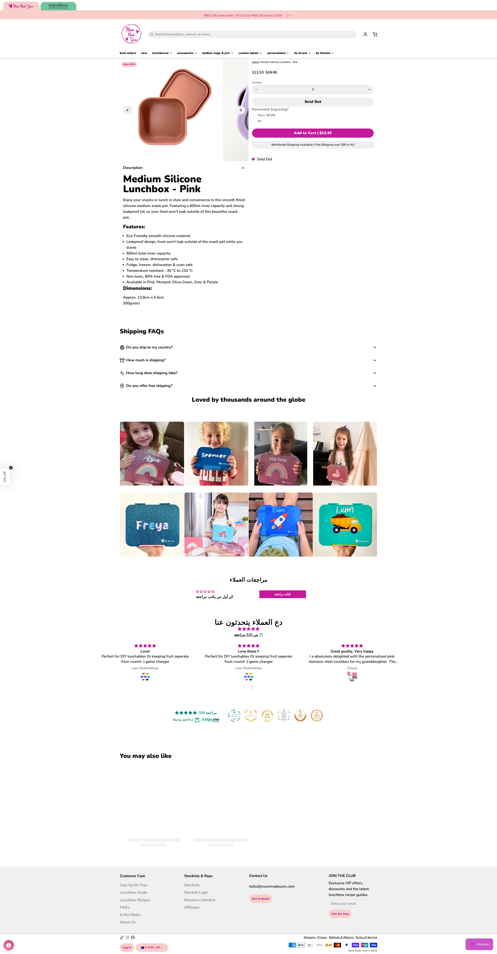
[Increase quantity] (369, 89)
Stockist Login (196, 892)
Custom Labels (248, 53)
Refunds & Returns (341, 937)
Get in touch (260, 899)
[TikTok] (122, 937)
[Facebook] (133, 937)
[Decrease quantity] (256, 89)
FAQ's (125, 907)
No (260, 121)
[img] (248, 629)
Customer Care (132, 875)
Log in (127, 947)
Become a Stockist (199, 900)
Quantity (257, 82)
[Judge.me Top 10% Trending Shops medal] (317, 715)
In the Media (130, 914)
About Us (128, 922)
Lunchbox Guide (133, 892)
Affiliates (192, 907)
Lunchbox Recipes (135, 900)
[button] (313, 102)
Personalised (276, 53)
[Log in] (364, 34)
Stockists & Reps (198, 875)
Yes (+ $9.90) (266, 115)
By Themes (323, 53)
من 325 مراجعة (246, 634)
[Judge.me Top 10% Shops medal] (300, 715)
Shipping (310, 937)
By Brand (300, 53)
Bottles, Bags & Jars (216, 53)
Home (255, 62)
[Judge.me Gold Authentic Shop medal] (251, 715)
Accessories (185, 53)
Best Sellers (128, 53)
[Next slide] (240, 110)
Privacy (322, 937)
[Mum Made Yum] (131, 34)
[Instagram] (127, 937)
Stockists (192, 885)
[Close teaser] (11, 468)
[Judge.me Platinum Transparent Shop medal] (234, 715)
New (144, 53)
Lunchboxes (160, 53)
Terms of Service (366, 937)
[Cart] (373, 34)
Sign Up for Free (133, 885)
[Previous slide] (127, 110)
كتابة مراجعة (283, 594)
